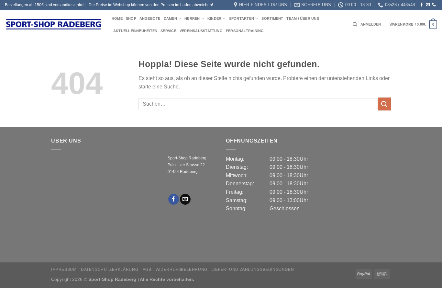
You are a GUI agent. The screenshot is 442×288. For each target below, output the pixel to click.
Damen (170, 18)
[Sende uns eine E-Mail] (428, 5)
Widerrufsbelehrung (181, 269)
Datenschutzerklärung (109, 269)
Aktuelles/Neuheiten (135, 31)
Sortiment (272, 18)
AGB (147, 269)
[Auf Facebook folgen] (422, 5)
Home (117, 18)
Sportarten (241, 18)
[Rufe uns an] (434, 5)
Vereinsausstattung (201, 31)
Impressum (64, 269)
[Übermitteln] (384, 104)
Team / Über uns (302, 18)
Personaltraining (245, 31)
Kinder (214, 18)
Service (168, 31)
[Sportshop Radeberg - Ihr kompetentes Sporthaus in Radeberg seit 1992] (53, 24)
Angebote (149, 18)
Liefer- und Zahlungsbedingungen (253, 269)
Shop (131, 18)
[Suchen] (355, 24)
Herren (192, 18)
